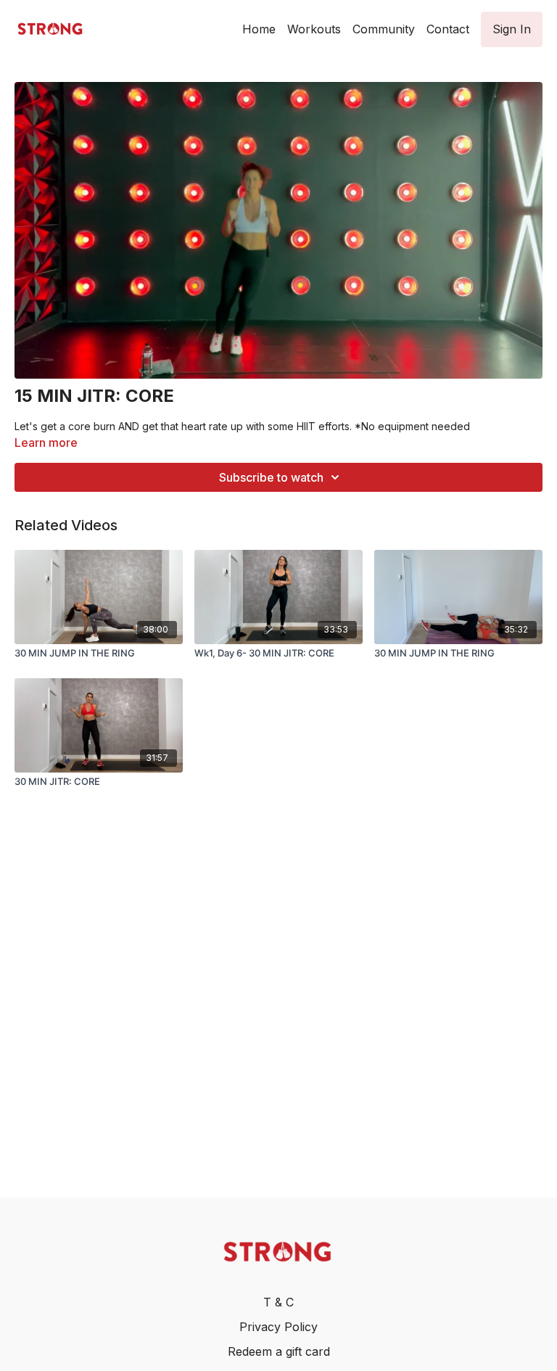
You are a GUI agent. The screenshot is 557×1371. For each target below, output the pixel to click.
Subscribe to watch (271, 477)
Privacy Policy (278, 1326)
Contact (447, 29)
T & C (278, 1302)
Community (383, 29)
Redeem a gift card (279, 1351)
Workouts (314, 29)
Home (259, 29)
